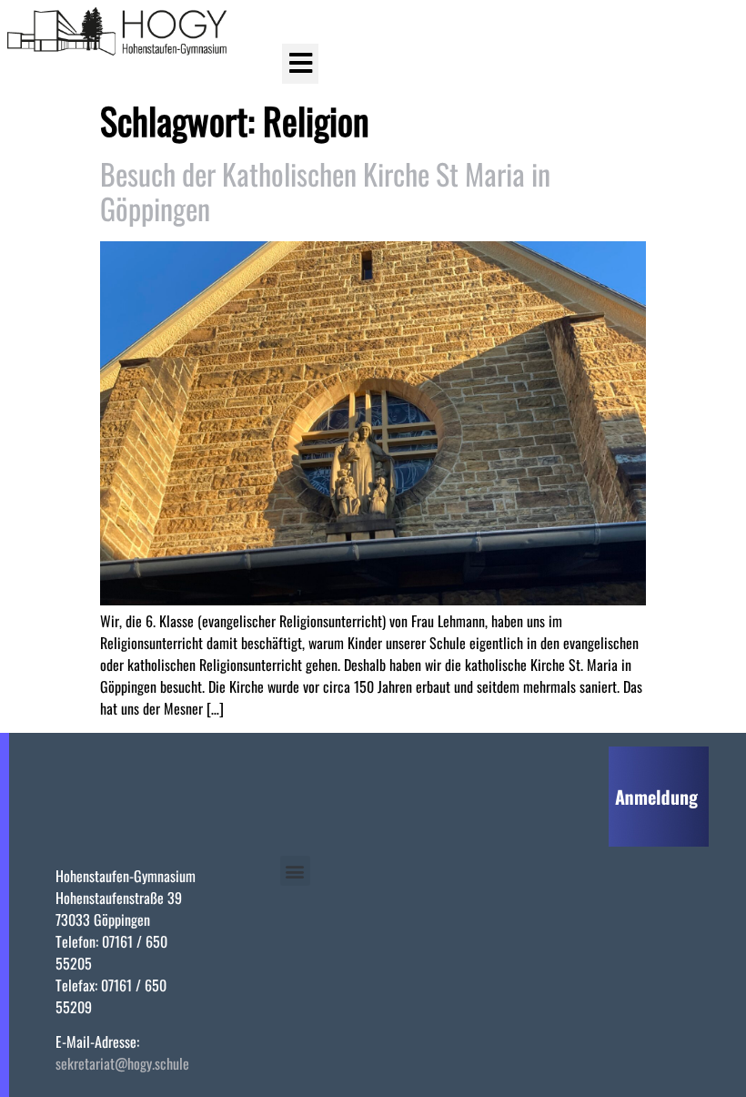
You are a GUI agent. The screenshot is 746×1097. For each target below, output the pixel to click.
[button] (300, 64)
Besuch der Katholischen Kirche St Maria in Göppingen (325, 190)
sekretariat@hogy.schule (122, 1063)
